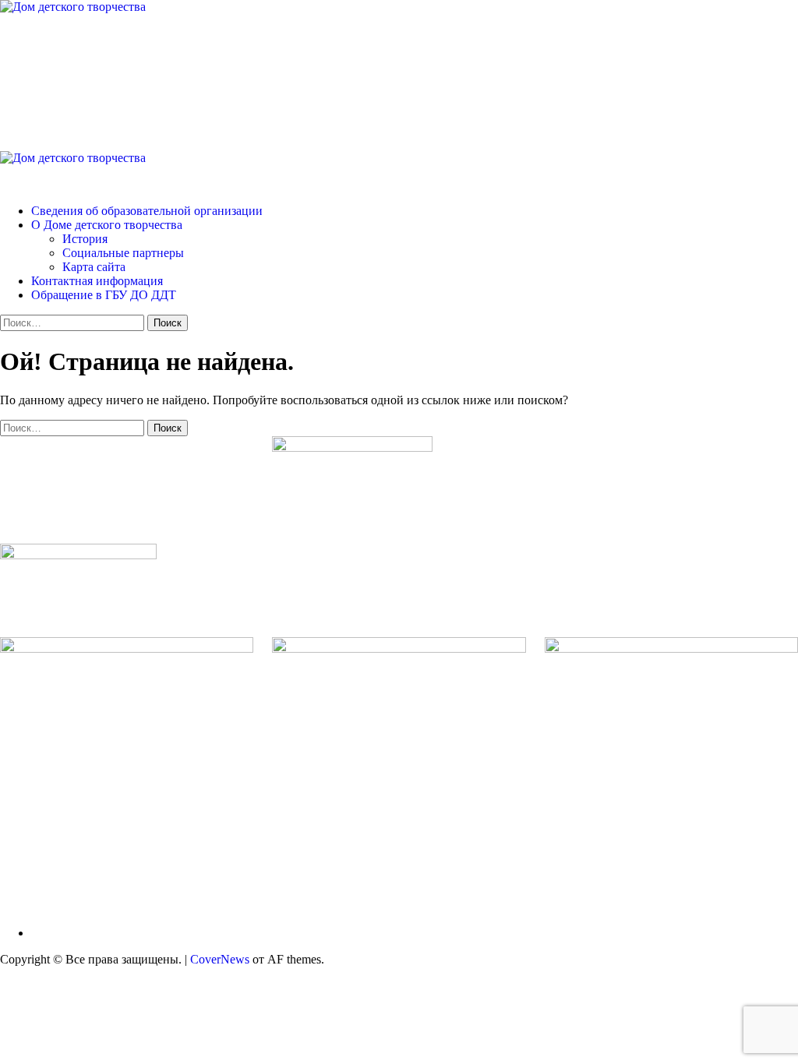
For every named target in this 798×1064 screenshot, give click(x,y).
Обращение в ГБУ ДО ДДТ (103, 294)
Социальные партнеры (123, 252)
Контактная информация (97, 280)
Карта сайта (93, 266)
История (85, 238)
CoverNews (219, 959)
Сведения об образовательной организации (147, 210)
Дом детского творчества (187, 69)
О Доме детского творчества (106, 224)
